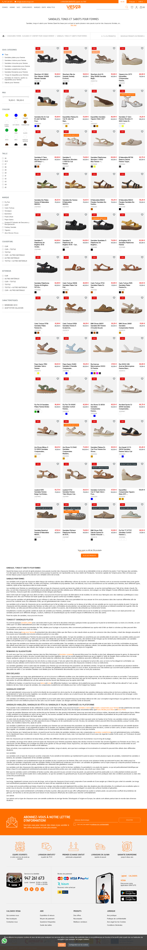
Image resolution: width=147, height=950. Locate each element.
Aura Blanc (111, 709)
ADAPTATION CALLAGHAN (14, 308)
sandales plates (26, 623)
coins (49, 683)
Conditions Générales (114, 925)
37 (5, 164)
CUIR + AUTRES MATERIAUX (15, 255)
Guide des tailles (46, 925)
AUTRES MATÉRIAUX (12, 258)
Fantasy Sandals (10, 227)
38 (5, 167)
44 (6, 184)
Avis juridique (111, 915)
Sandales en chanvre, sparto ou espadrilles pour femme (16, 79)
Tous (6, 54)
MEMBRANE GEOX (11, 305)
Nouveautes (78, 919)
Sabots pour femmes (12, 82)
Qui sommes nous (12, 915)
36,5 (6, 161)
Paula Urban (9, 217)
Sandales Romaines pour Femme (16, 72)
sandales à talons (85, 708)
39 (5, 170)
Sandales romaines (66, 654)
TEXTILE (8, 252)
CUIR (6, 246)
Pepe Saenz (9, 219)
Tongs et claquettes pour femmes (17, 75)
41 (5, 176)
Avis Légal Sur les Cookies (116, 922)
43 (5, 181)
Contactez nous (12, 922)
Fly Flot (7, 202)
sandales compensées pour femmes (106, 708)
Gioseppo (8, 211)
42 (5, 179)
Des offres (77, 915)
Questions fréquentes (47, 922)
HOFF (7, 205)
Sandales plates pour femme (15, 57)
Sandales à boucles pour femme (16, 63)
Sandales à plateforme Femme (15, 69)
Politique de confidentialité (116, 919)
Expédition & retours (47, 915)
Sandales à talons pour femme (15, 60)
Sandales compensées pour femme (17, 66)
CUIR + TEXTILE (10, 249)
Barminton (8, 214)
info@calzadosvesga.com (24, 2)
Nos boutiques (11, 919)
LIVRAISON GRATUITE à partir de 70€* (74, 2)
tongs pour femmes (28, 632)
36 (5, 158)
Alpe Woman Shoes (12, 233)
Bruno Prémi (121, 709)
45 (5, 187)
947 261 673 (7, 2)
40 (6, 173)
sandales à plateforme (103, 732)
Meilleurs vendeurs (80, 922)
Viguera (7, 230)
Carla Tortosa (9, 208)
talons (43, 683)
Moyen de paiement (47, 919)
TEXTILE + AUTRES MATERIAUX (16, 261)
